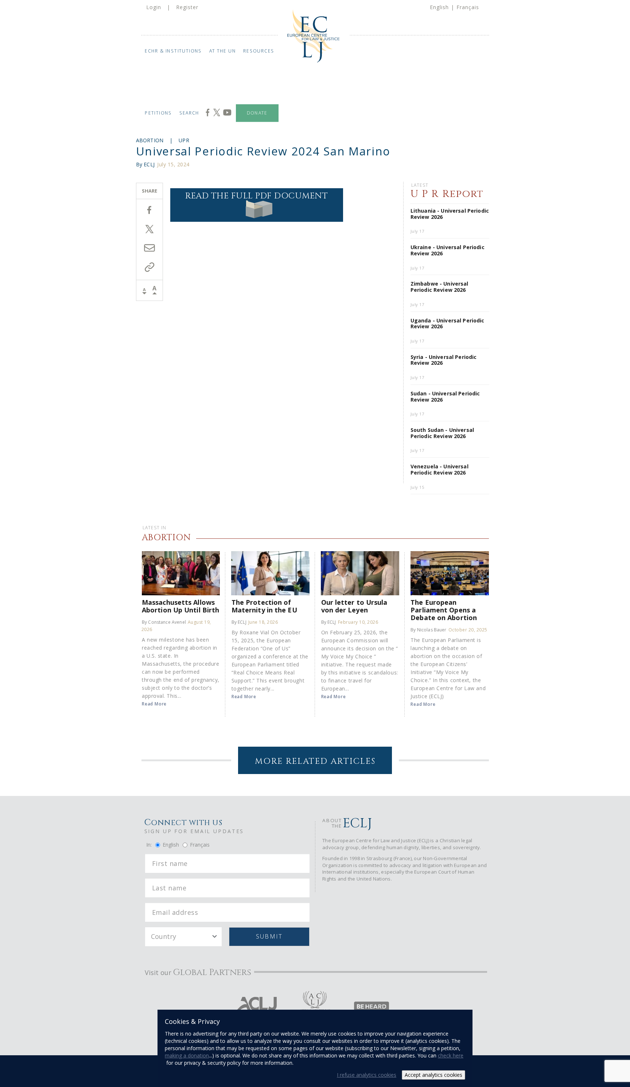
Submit (269, 936)
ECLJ (149, 164)
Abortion (150, 140)
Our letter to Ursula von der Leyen (354, 606)
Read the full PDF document (256, 196)
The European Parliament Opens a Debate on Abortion (444, 610)
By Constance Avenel (164, 622)
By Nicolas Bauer (428, 630)
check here (450, 1055)
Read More (154, 704)
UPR (184, 140)
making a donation (187, 1055)
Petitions (158, 112)
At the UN (222, 50)
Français (467, 7)
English (439, 7)
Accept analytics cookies (433, 1074)
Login (153, 7)
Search (189, 112)
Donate (257, 112)
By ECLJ (239, 622)
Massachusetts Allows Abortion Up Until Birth (180, 606)
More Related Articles (315, 761)
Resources (259, 50)
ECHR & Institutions (173, 50)
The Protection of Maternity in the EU (264, 606)
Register (187, 7)
